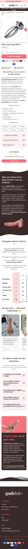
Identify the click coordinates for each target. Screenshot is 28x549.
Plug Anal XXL (10, 12)
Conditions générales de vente (11, 531)
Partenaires (5, 520)
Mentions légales (6, 528)
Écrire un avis (14, 161)
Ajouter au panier (14, 56)
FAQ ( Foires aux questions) (9, 507)
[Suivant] (25, 29)
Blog (3, 517)
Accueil (3, 12)
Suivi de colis (5, 509)
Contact (4, 504)
